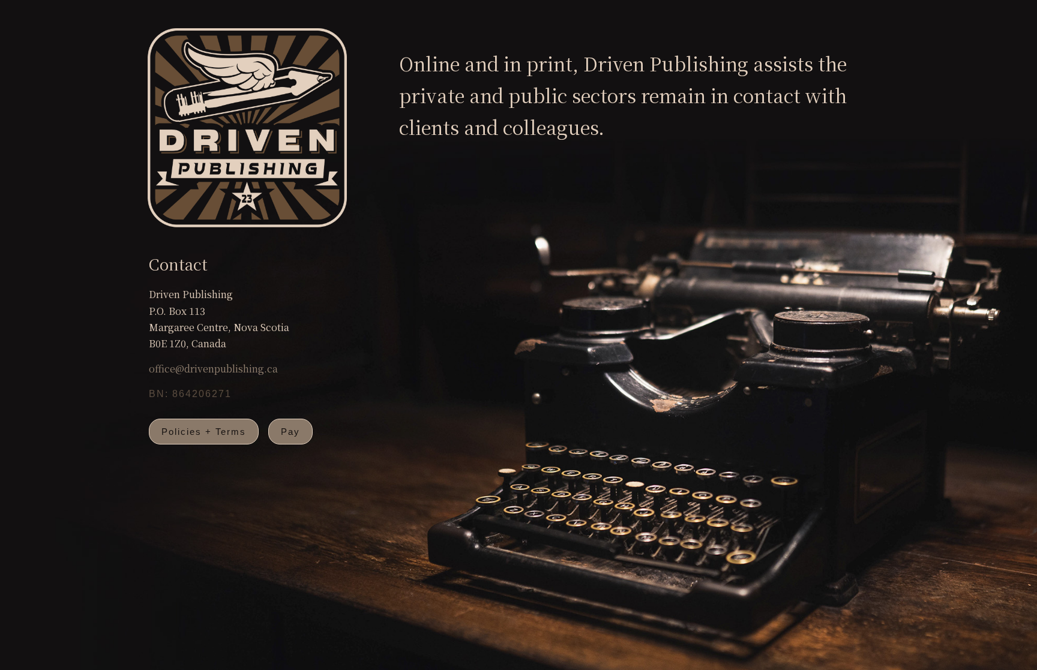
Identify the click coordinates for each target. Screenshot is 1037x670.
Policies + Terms (203, 431)
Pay (290, 431)
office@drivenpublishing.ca (213, 368)
